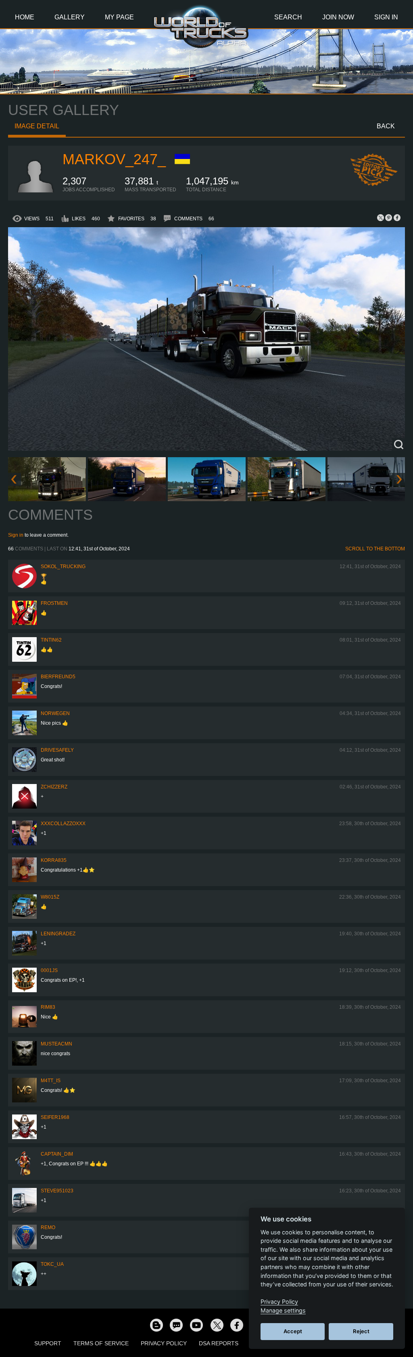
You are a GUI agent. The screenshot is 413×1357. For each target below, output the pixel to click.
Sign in (15, 535)
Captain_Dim (57, 1154)
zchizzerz (54, 787)
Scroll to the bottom (375, 549)
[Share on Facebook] (397, 217)
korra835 (54, 860)
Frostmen (54, 603)
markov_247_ (114, 159)
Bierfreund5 (58, 677)
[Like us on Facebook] (237, 1325)
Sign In (386, 17)
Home (24, 17)
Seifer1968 (55, 1117)
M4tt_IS (50, 1080)
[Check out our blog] (156, 1325)
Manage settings (283, 1310)
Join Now (338, 17)
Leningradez (58, 934)
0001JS (49, 970)
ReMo (48, 1227)
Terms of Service (101, 1343)
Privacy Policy (164, 1343)
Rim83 (48, 1007)
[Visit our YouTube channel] (196, 1325)
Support (47, 1343)
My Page (119, 17)
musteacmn (56, 1044)
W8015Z (50, 897)
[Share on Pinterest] (389, 217)
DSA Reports (218, 1343)
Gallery (69, 17)
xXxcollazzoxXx (63, 823)
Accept (293, 1331)
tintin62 (51, 640)
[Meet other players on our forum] (176, 1325)
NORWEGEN (55, 713)
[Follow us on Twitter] (217, 1325)
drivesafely (57, 750)
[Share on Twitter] (381, 217)
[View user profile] (35, 191)
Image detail (37, 126)
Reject (361, 1331)
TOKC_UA (52, 1264)
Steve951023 (57, 1191)
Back (386, 126)
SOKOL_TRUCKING (63, 566)
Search (288, 17)
